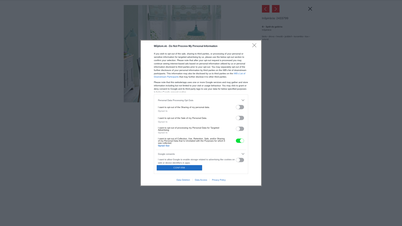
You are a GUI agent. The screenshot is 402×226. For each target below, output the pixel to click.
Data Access (201, 180)
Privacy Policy (219, 180)
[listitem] (201, 100)
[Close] (255, 46)
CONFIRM (179, 168)
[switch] (240, 107)
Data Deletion (183, 180)
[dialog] (201, 113)
